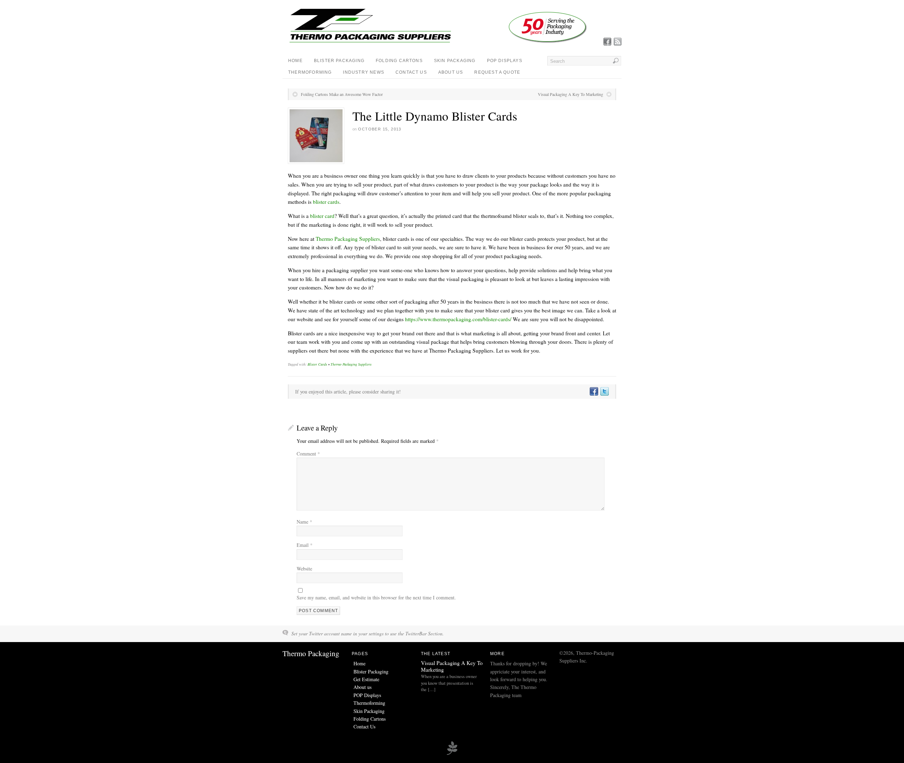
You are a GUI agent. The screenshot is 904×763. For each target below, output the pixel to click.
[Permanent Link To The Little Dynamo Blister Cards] (316, 136)
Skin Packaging (455, 60)
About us (450, 72)
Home (295, 60)
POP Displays (504, 60)
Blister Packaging (339, 60)
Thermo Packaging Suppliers (348, 238)
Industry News (363, 72)
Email (305, 545)
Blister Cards (317, 364)
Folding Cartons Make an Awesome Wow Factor (342, 94)
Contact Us (411, 72)
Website (304, 568)
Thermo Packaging (310, 653)
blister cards (326, 201)
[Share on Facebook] (593, 391)
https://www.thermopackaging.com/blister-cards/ (458, 319)
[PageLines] (452, 754)
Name (304, 521)
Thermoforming (310, 72)
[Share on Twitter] (604, 391)
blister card (322, 215)
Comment (308, 453)
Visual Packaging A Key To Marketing (570, 94)
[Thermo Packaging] (438, 42)
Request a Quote (497, 72)
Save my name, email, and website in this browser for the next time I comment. (376, 597)
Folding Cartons (399, 60)
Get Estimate (366, 679)
